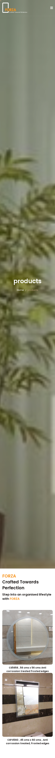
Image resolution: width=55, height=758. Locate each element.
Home (20, 290)
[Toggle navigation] (51, 8)
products (33, 290)
